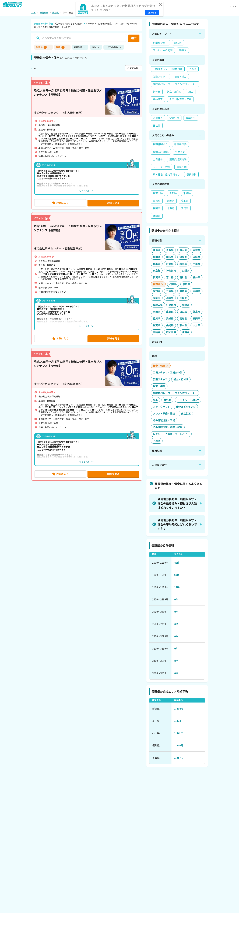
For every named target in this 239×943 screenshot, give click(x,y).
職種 (60, 47)
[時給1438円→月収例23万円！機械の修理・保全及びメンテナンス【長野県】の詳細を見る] (86, 143)
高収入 (183, 50)
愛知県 (173, 193)
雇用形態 (78, 47)
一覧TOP (44, 12)
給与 (94, 47)
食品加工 (158, 99)
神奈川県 (158, 193)
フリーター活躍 (161, 167)
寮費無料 (191, 174)
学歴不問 (180, 151)
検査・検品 (180, 76)
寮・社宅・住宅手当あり (166, 174)
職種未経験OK (160, 151)
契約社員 (174, 118)
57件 (177, 575)
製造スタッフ (160, 76)
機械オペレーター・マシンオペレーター (175, 84)
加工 (190, 91)
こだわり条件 (112, 47)
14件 (177, 587)
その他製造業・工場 (180, 99)
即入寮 (178, 42)
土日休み (158, 159)
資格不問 (182, 167)
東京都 (156, 200)
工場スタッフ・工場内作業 (167, 69)
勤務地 (41, 47)
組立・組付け (174, 91)
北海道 (170, 208)
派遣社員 (158, 118)
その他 (192, 69)
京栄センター (160, 42)
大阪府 (170, 200)
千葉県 (187, 193)
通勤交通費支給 (178, 159)
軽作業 (156, 91)
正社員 (156, 125)
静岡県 (156, 216)
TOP (33, 12)
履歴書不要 (180, 144)
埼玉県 (184, 200)
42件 (177, 562)
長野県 (55, 12)
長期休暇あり (160, 144)
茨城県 (184, 208)
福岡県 (156, 208)
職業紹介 (191, 118)
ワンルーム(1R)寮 (163, 50)
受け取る (152, 12)
